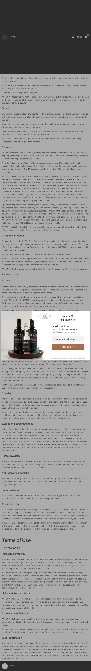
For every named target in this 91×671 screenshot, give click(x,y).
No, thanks (68, 354)
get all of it (68, 346)
